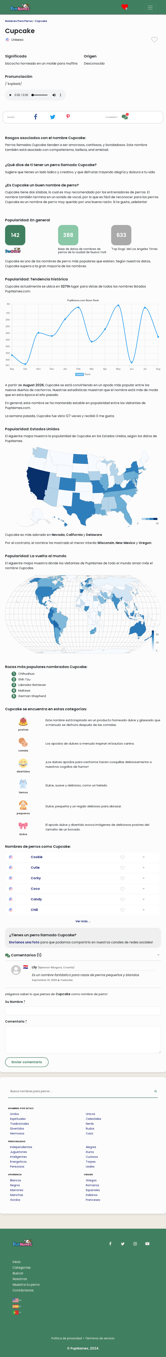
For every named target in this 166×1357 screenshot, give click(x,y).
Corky (36, 878)
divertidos (23, 771)
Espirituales (18, 1119)
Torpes (91, 1162)
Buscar (18, 1273)
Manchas (16, 1195)
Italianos (92, 1195)
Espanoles (93, 1190)
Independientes (21, 1147)
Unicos (90, 1114)
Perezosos (17, 1167)
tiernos (23, 792)
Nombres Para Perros (19, 21)
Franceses (93, 1200)
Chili (34, 909)
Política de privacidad (66, 1338)
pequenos (23, 813)
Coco (35, 888)
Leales (90, 1167)
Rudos (90, 1129)
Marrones (16, 1190)
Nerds (90, 1124)
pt (20, 1312)
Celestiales (93, 1119)
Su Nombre (15, 1002)
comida (23, 750)
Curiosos (92, 1157)
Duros (90, 1152)
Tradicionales (19, 1124)
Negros (15, 1185)
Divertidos (17, 1129)
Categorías (22, 1267)
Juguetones (18, 1152)
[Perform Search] (155, 1091)
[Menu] (150, 7)
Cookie (37, 857)
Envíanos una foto (24, 942)
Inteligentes (18, 1157)
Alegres (91, 1147)
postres (23, 729)
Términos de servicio (100, 1338)
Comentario (16, 1021)
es (20, 1306)
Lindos (14, 1114)
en (20, 1300)
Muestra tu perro (26, 1284)
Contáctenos (23, 1290)
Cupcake (41, 21)
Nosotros (20, 1279)
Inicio (17, 1262)
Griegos (91, 1180)
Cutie (35, 867)
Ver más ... (83, 921)
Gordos (15, 1200)
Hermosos (17, 1133)
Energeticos (18, 1162)
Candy (36, 899)
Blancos (15, 1180)
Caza (89, 1133)
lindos (23, 834)
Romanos (92, 1185)
